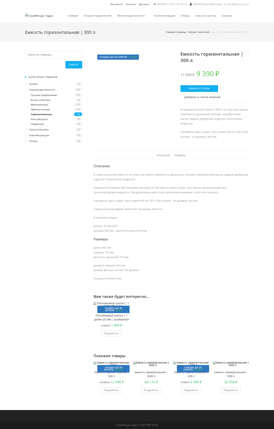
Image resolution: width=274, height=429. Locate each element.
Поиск (73, 64)
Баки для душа (39, 119)
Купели (33, 84)
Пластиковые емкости (42, 89)
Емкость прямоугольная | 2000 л (151, 374)
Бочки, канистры (40, 100)
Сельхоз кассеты (39, 129)
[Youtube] (33, 5)
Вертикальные (39, 104)
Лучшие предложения (44, 95)
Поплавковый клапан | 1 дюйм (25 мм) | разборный (111, 317)
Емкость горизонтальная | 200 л (191, 374)
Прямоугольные (40, 109)
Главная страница (176, 32)
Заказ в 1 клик (199, 88)
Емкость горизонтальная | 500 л (112, 374)
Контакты (131, 4)
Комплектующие (39, 135)
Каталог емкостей (198, 32)
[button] (200, 97)
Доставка (144, 4)
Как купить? (116, 4)
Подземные (37, 124)
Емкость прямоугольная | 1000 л (230, 374)
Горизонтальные (41, 114)
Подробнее (111, 333)
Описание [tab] (163, 155)
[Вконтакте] (27, 5)
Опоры (33, 141)
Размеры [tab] (180, 155)
